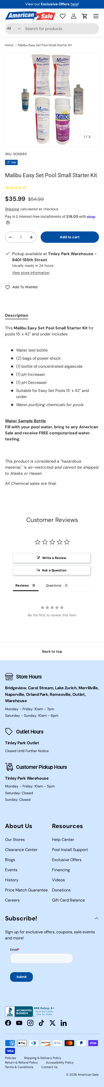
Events (11, 869)
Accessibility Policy (60, 1063)
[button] (84, 16)
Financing (61, 869)
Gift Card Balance (68, 900)
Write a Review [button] (54, 558)
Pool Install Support (70, 849)
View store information (30, 272)
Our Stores (15, 839)
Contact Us (49, 1067)
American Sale (88, 1075)
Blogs (10, 859)
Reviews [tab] (22, 585)
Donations (61, 890)
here (74, 4)
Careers (12, 900)
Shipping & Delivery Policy (42, 1058)
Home (9, 45)
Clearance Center (21, 849)
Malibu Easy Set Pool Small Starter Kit (45, 45)
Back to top (52, 651)
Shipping (12, 209)
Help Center (63, 839)
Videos (58, 880)
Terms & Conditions (19, 1067)
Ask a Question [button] (54, 570)
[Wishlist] (62, 16)
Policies (10, 1058)
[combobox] (52, 28)
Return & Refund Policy (21, 1063)
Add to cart (70, 237)
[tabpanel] (52, 406)
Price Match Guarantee (26, 890)
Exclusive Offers (67, 859)
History (11, 880)
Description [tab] (16, 315)
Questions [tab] (53, 585)
